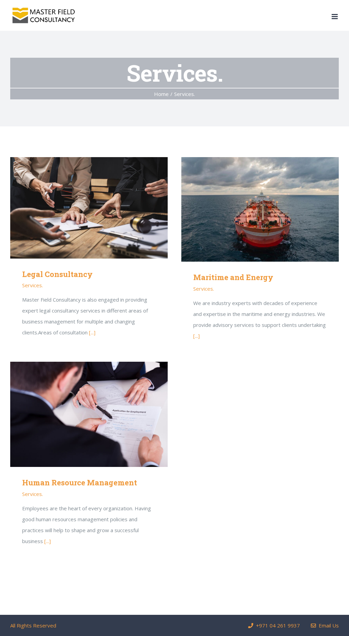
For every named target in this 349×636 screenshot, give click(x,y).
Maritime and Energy (250, 209)
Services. (32, 285)
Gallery (98, 208)
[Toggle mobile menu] (335, 16)
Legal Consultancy (79, 208)
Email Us (327, 625)
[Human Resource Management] (89, 414)
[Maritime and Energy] (260, 209)
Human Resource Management (79, 414)
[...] (92, 332)
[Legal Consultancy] (89, 207)
